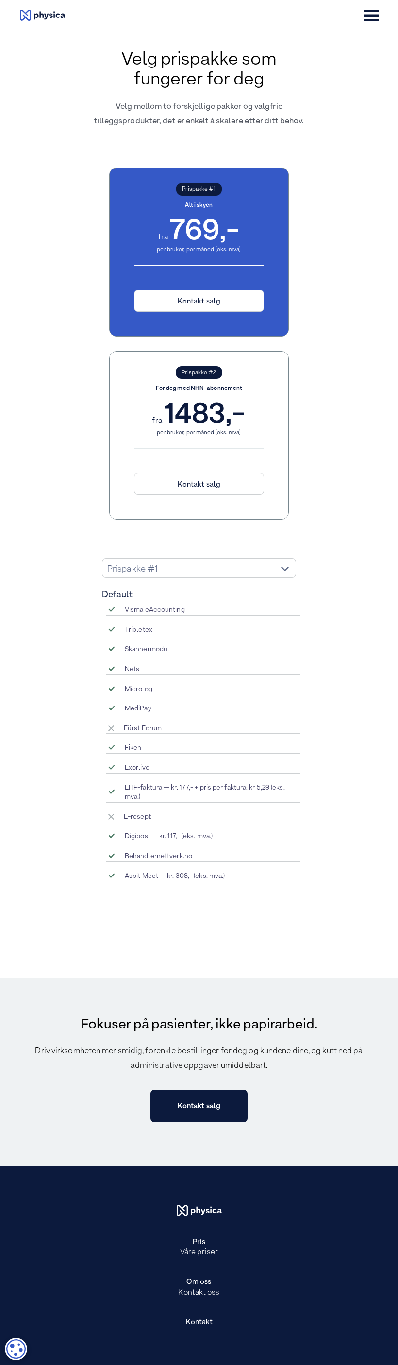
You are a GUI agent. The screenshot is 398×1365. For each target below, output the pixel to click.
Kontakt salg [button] (199, 301)
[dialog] (16, 1349)
